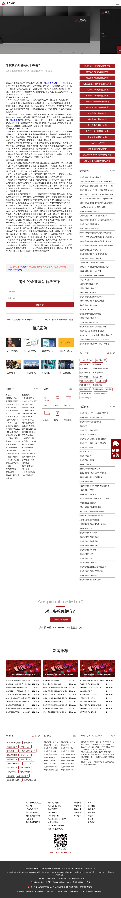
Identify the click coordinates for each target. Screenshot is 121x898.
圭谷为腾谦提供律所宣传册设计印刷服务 (94, 339)
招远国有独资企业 (12, 398)
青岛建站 (108, 389)
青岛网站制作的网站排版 (89, 430)
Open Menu (118, 3)
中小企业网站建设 (86, 360)
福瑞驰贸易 (26, 395)
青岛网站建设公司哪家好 (89, 563)
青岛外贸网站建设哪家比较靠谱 (91, 297)
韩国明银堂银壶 (28, 466)
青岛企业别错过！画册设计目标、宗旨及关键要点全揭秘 (97, 190)
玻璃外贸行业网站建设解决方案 (97, 66)
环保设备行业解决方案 (97, 119)
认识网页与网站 (85, 464)
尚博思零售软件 (28, 475)
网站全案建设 (53, 803)
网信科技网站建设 (12, 475)
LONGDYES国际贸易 (14, 423)
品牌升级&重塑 (32, 812)
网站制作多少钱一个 (52, 83)
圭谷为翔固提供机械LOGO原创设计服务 (94, 344)
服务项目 (91, 806)
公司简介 (91, 819)
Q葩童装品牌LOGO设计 (14, 420)
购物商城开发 (53, 809)
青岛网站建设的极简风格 (89, 545)
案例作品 (91, 809)
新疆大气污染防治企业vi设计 (14, 426)
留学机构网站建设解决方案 (97, 72)
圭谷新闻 (77, 806)
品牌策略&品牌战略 (33, 803)
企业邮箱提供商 (90, 764)
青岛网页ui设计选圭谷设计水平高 (92, 331)
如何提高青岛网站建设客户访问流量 (93, 473)
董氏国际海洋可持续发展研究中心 (14, 401)
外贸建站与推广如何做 (88, 288)
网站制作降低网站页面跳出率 (90, 507)
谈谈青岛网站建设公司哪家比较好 (92, 477)
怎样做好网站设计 (86, 528)
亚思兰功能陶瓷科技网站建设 (30, 435)
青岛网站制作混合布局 (88, 434)
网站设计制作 (85, 373)
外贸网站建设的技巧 (87, 481)
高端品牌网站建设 (100, 393)
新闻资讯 (77, 803)
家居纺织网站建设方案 (97, 149)
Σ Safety (9, 395)
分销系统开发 (53, 816)
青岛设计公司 (85, 385)
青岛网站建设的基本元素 (89, 541)
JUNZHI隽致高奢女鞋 (14, 410)
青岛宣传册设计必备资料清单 (90, 177)
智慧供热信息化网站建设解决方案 (97, 84)
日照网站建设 (85, 389)
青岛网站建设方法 (86, 558)
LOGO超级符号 (32, 809)
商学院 (90, 816)
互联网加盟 (39, 891)
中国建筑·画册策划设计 (30, 398)
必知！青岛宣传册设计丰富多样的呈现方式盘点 (97, 203)
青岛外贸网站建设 (86, 381)
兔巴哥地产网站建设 (29, 444)
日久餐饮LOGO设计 (29, 429)
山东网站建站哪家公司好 (89, 284)
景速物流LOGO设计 (13, 441)
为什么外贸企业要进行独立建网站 (92, 511)
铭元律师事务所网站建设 (30, 447)
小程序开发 (52, 812)
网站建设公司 (15, 120)
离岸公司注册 (63, 891)
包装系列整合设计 (33, 816)
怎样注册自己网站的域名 (89, 292)
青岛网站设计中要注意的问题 (90, 422)
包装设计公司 (101, 360)
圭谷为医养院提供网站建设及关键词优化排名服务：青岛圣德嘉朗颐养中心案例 (97, 237)
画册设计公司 (98, 377)
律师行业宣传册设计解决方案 (97, 102)
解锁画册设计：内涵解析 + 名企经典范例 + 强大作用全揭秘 (97, 194)
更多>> (112, 171)
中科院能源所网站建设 (30, 438)
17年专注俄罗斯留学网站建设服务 (92, 263)
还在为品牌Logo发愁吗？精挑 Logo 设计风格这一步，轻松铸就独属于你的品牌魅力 (97, 199)
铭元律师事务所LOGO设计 (14, 447)
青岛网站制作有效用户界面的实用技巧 (94, 439)
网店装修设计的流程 (87, 490)
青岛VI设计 (63, 878)
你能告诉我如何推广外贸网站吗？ (92, 275)
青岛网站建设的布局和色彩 (89, 537)
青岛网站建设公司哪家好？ (89, 224)
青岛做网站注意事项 (87, 460)
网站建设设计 (85, 368)
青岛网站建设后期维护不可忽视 (91, 571)
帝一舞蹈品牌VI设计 (29, 413)
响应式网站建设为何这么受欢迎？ (92, 516)
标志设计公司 (85, 364)
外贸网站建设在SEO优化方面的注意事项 (94, 486)
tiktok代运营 (74, 891)
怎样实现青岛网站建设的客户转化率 (93, 524)
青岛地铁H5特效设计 (29, 460)
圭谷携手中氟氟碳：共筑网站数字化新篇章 (95, 241)
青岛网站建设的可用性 (88, 550)
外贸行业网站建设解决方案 (97, 90)
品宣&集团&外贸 (54, 806)
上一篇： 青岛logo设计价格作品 (19, 320)
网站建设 (23, 267)
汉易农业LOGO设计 (13, 413)
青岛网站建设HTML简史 (88, 533)
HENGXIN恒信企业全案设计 (14, 432)
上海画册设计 (50, 891)
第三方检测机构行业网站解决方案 (97, 155)
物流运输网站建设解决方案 (97, 78)
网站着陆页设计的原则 (88, 503)
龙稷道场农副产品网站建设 (14, 444)
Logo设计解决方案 (97, 143)
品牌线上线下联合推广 (57, 819)
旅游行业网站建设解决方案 (97, 96)
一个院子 (9, 466)
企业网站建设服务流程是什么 (90, 250)
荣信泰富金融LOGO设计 (14, 450)
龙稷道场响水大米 (12, 454)
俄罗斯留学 (26, 450)
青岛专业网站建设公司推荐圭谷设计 (93, 327)
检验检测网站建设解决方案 (97, 107)
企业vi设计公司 (85, 393)
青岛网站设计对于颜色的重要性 (91, 417)
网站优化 (77, 809)
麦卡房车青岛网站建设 (30, 426)
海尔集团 (25, 469)
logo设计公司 (101, 381)
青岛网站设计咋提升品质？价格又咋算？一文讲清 (97, 186)
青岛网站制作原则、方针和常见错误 (93, 443)
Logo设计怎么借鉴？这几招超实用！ (93, 207)
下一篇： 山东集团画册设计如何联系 (58, 320)
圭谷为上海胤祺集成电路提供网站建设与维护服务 (97, 245)
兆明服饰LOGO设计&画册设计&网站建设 (14, 404)
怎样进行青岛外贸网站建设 (89, 520)
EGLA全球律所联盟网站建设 (14, 460)
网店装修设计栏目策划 (88, 494)
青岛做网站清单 (85, 456)
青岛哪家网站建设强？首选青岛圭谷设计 (94, 254)
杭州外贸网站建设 (96, 891)
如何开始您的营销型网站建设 (90, 469)
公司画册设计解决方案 (97, 137)
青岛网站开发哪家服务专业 (89, 211)
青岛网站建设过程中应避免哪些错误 (93, 567)
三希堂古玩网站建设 (13, 457)
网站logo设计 (98, 364)
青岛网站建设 (98, 385)
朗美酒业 (25, 463)
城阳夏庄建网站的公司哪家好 (90, 314)
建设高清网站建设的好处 (89, 305)
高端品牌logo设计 (86, 397)
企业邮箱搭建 (53, 822)
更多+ (36, 389)
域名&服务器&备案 (55, 829)
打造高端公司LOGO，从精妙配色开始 (94, 216)
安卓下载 (84, 891)
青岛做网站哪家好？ (87, 452)
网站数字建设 (99, 762)
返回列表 (49, 71)
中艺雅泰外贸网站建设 (14, 438)
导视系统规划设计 (33, 822)
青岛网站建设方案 (86, 554)
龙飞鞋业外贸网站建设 (30, 423)
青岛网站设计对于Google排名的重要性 (94, 413)
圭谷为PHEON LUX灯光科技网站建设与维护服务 (97, 335)
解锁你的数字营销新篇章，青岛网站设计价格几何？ (97, 233)
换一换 (112, 353)
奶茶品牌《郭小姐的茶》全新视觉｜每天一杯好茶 (30, 407)
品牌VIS (29, 806)
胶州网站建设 (85, 377)
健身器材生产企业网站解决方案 (97, 161)
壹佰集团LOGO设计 (13, 435)
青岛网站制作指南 (86, 447)
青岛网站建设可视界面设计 (89, 575)
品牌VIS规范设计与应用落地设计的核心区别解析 (97, 181)
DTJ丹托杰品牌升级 (29, 401)
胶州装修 (29, 891)
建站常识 (77, 812)
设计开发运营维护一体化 (57, 825)
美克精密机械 (11, 469)
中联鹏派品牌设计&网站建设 (30, 404)
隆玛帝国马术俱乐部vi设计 (30, 420)
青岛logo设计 (98, 373)
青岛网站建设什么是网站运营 (90, 580)
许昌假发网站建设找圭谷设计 (90, 271)
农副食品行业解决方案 (97, 113)
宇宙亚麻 (9, 478)
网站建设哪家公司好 (100, 368)
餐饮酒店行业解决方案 (97, 125)
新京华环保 (10, 472)
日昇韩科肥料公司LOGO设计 (30, 432)
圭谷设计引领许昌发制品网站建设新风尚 (94, 267)
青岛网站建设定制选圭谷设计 (90, 258)
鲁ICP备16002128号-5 (81, 882)
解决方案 (91, 812)
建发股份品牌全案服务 (14, 407)
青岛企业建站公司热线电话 (89, 228)
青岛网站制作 (98, 389)
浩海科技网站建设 (28, 454)
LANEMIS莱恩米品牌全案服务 (30, 410)
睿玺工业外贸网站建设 (14, 463)
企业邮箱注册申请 (76, 878)
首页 (89, 803)
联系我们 (91, 822)
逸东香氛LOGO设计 (29, 441)
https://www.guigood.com (18, 270)
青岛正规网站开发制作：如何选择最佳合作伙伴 (97, 220)
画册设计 (29, 819)
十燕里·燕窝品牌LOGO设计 (30, 472)
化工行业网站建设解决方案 (97, 131)
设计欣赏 (77, 816)
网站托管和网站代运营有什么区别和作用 (94, 499)
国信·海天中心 (27, 417)
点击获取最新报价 (60, 620)
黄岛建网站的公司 (86, 280)
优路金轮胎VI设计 (28, 457)
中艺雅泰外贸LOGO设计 (14, 429)
